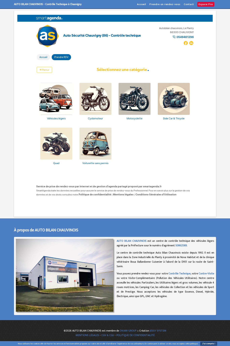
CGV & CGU (107, 335)
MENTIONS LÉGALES (87, 335)
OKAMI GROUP (128, 331)
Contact (189, 4)
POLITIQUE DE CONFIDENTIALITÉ (135, 335)
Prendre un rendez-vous (165, 4)
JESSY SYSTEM (158, 331)
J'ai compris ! (208, 343)
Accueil (141, 4)
